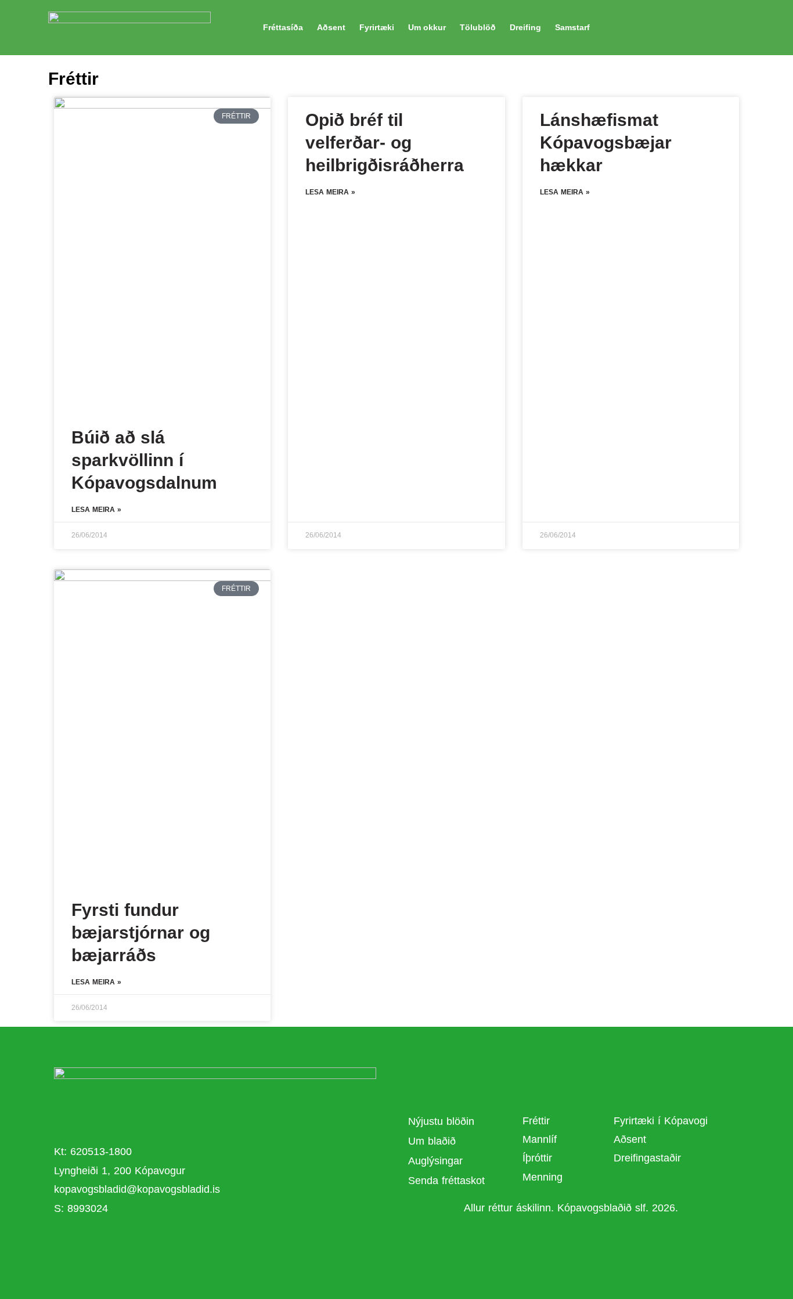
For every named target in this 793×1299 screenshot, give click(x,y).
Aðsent (331, 27)
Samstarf (572, 27)
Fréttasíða (283, 27)
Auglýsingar (435, 1161)
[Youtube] (201, 1243)
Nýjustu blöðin (441, 1121)
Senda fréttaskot (446, 1180)
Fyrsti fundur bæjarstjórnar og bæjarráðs (140, 932)
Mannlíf (539, 1139)
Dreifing (525, 27)
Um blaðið (433, 1141)
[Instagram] (233, 1243)
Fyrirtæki (376, 27)
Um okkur (427, 27)
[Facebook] (169, 1243)
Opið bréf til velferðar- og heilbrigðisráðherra (384, 142)
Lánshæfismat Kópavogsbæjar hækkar (606, 142)
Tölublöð (478, 27)
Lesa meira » (96, 509)
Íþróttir (537, 1158)
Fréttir (536, 1121)
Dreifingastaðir (647, 1158)
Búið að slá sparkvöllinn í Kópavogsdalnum (144, 460)
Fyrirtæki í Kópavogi (661, 1121)
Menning (542, 1177)
